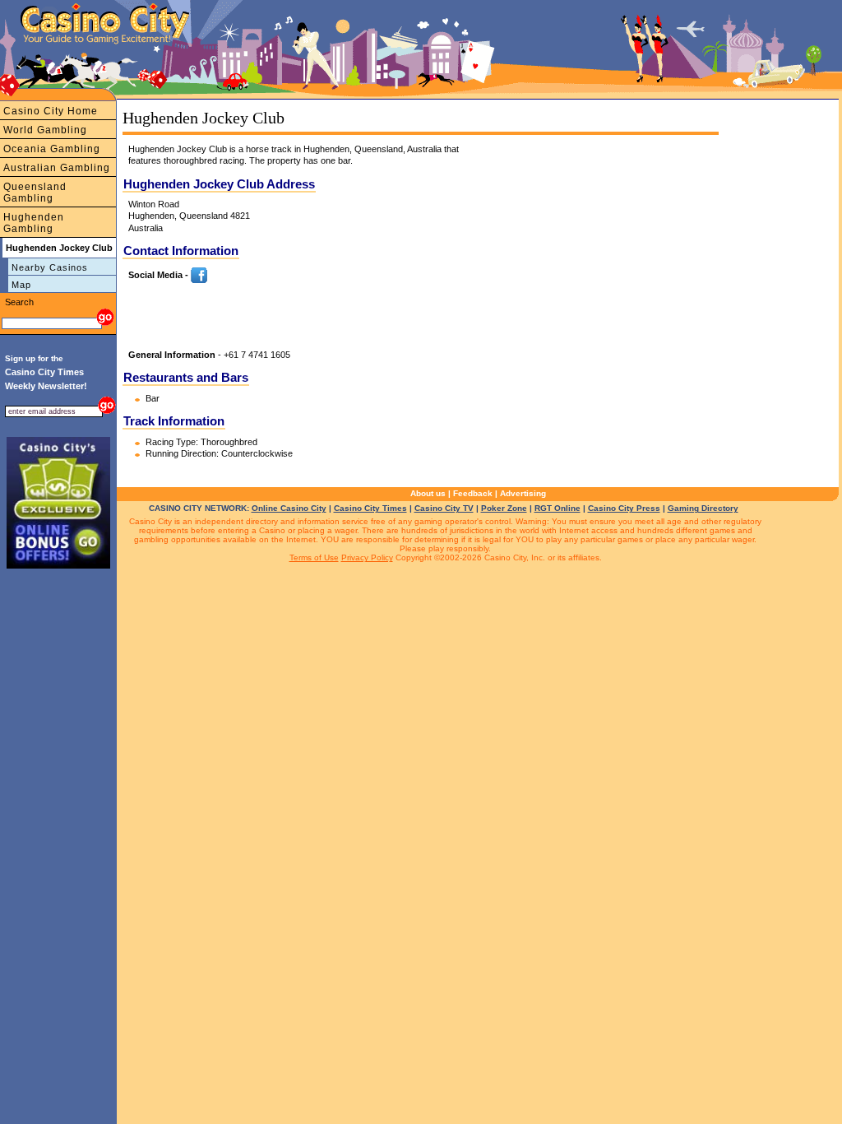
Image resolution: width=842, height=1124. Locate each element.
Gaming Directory (703, 508)
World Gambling (45, 130)
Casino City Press (624, 508)
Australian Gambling (56, 168)
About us (428, 493)
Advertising (523, 493)
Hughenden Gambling (33, 223)
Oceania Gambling (51, 149)
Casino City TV (444, 508)
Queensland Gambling (35, 192)
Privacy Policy (367, 557)
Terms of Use (314, 557)
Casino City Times (370, 508)
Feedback (473, 493)
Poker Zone (504, 508)
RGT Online (557, 508)
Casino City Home (50, 111)
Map (21, 285)
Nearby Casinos (50, 267)
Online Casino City (289, 508)
